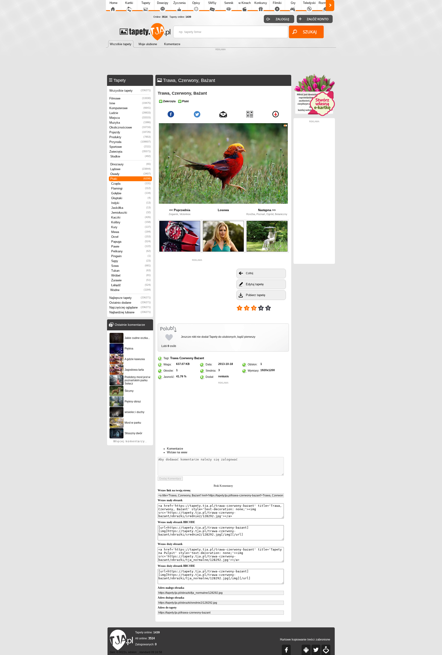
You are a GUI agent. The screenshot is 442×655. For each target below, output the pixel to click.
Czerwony (186, 358)
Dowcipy (162, 3)
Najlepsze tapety (130, 298)
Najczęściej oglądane (130, 307)
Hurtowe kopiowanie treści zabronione (305, 639)
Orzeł (131, 237)
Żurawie (131, 280)
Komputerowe (130, 108)
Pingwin (131, 256)
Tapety (145, 3)
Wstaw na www (177, 452)
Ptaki (130, 178)
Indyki (131, 203)
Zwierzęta (130, 151)
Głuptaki (131, 198)
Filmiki (277, 3)
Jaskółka (131, 208)
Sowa (131, 266)
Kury (131, 227)
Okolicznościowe (130, 127)
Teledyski (309, 3)
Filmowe (130, 98)
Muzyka (130, 122)
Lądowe (130, 169)
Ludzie (130, 113)
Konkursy (260, 3)
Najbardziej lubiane (130, 312)
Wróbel (131, 275)
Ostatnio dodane (130, 302)
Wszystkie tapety (130, 90)
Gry (293, 3)
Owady (130, 174)
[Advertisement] (221, 62)
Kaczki (131, 217)
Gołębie (131, 193)
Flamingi (131, 188)
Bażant (199, 358)
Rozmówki (325, 3)
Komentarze (175, 448)
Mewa (131, 232)
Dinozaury (130, 164)
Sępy (131, 261)
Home (113, 3)
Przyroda (130, 142)
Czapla (131, 183)
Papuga (131, 241)
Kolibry (131, 222)
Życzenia (179, 3)
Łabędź (131, 285)
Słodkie (130, 156)
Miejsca (130, 117)
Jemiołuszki (131, 212)
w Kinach (244, 3)
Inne (130, 103)
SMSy (212, 3)
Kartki (129, 3)
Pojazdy (130, 132)
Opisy (196, 3)
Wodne (130, 290)
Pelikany (131, 251)
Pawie (131, 246)
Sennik (228, 3)
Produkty (130, 137)
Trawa (174, 358)
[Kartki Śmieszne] (314, 115)
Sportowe (130, 146)
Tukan (131, 270)
